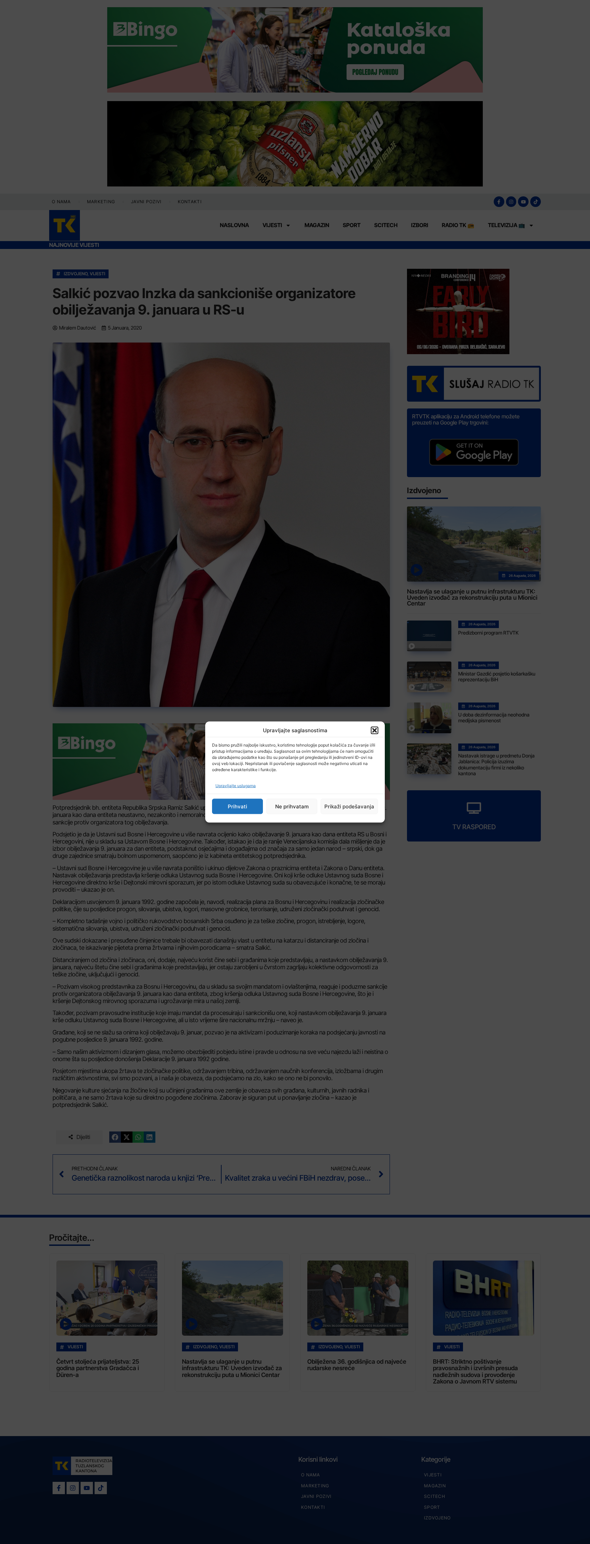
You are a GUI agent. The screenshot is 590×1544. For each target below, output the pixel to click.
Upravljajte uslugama (235, 785)
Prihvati (237, 806)
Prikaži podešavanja (349, 806)
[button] (374, 730)
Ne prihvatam (292, 806)
